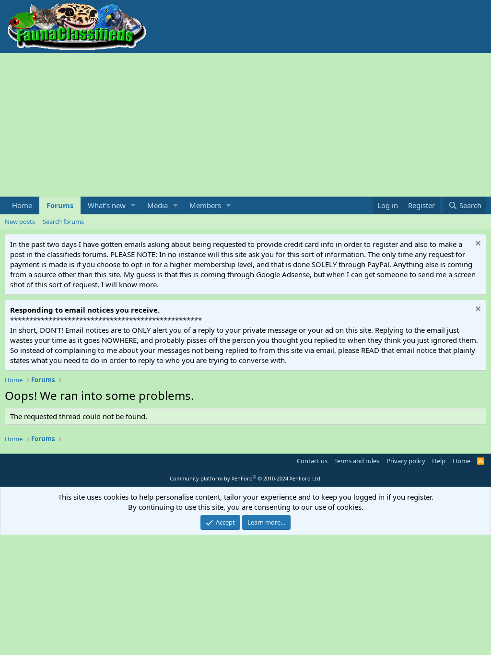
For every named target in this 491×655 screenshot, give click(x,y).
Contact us (312, 460)
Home (22, 205)
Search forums (63, 221)
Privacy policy (405, 460)
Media (157, 205)
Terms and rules (356, 460)
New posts (20, 221)
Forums (60, 205)
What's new (107, 205)
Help (438, 460)
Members (205, 205)
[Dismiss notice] (477, 244)
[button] (133, 205)
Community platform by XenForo (246, 478)
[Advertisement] (245, 125)
